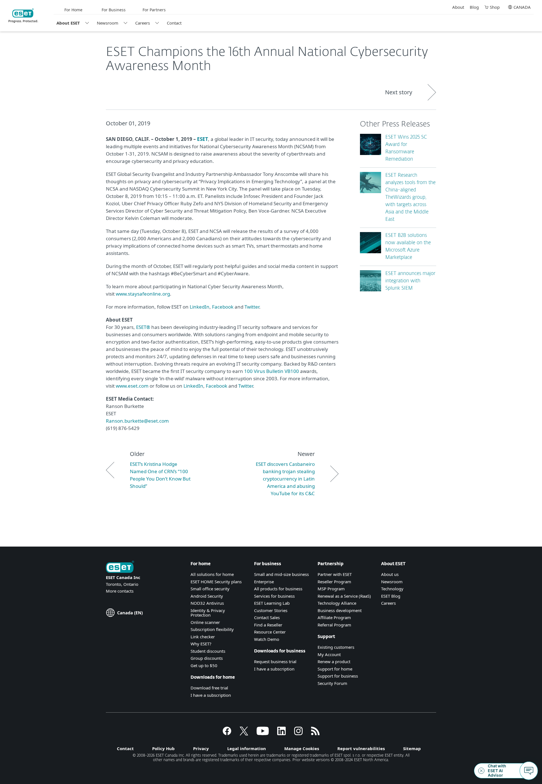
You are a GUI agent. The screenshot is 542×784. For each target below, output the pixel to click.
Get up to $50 (204, 665)
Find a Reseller (268, 625)
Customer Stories (270, 610)
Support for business (338, 676)
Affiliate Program (334, 617)
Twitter (251, 306)
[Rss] (315, 733)
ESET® (143, 327)
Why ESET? (201, 644)
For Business (114, 9)
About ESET (68, 23)
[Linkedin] (281, 733)
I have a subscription (211, 695)
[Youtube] (262, 733)
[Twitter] (244, 733)
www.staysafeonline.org (143, 294)
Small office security (210, 588)
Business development (340, 610)
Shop (495, 7)
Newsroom (107, 23)
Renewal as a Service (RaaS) (344, 596)
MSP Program (331, 588)
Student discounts (208, 651)
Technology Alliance (337, 603)
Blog (474, 7)
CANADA (522, 7)
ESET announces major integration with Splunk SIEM (410, 281)
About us (390, 574)
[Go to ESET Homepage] (23, 15)
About (458, 7)
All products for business (278, 588)
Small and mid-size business (281, 574)
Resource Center (270, 632)
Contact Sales (267, 617)
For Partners (154, 9)
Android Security (207, 596)
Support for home (335, 669)
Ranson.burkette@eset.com (137, 421)
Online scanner (205, 622)
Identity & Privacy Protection (208, 613)
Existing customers (336, 647)
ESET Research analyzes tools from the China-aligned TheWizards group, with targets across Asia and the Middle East (410, 197)
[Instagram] (298, 733)
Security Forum (332, 683)
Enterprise (264, 581)
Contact (174, 23)
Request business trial (275, 661)
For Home (73, 9)
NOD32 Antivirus (207, 603)
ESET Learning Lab (272, 603)
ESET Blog (390, 596)
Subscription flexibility (212, 629)
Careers (142, 23)
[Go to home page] (120, 567)
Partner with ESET (335, 574)
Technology (392, 588)
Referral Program (334, 625)
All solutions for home (212, 574)
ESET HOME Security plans (216, 581)
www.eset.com (132, 386)
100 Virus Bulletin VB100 (271, 371)
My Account (329, 654)
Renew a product (334, 661)
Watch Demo (266, 639)
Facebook (222, 306)
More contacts (120, 591)
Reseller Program (334, 581)
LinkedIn (199, 306)
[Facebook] (227, 733)
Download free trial (209, 688)
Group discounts (207, 658)
